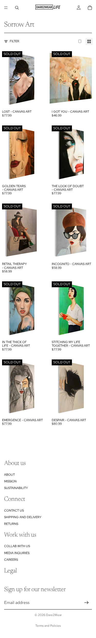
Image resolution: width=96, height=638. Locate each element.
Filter (14, 41)
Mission (10, 481)
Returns (11, 524)
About (9, 474)
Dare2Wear (54, 615)
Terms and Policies (48, 626)
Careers (11, 560)
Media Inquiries (16, 553)
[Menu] (6, 8)
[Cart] (89, 7)
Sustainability (16, 488)
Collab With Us (17, 546)
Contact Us (14, 510)
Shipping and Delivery (22, 517)
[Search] (17, 7)
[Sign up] (86, 602)
